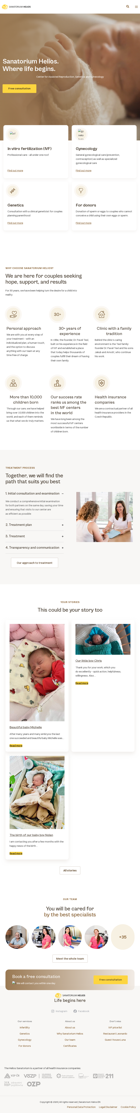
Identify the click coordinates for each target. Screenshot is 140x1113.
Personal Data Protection (81, 1107)
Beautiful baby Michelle (26, 727)
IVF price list (115, 1027)
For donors (25, 1045)
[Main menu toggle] (136, 6)
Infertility (25, 1027)
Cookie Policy (128, 1107)
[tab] (34, 503)
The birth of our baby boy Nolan (31, 835)
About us (70, 1027)
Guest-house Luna (115, 1039)
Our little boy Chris (88, 661)
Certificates (70, 1045)
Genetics (25, 1033)
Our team (70, 1039)
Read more (16, 745)
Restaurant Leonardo (115, 1033)
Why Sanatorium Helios (70, 1033)
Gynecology (24, 1039)
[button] (127, 7)
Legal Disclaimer (108, 1107)
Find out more (15, 170)
